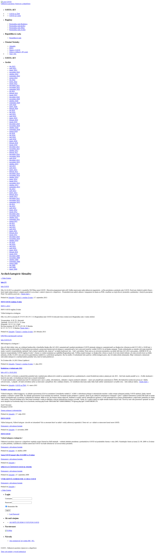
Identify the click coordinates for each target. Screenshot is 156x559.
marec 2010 (13, 250)
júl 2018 (12, 133)
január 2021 (13, 95)
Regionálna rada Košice (17, 26)
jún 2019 (12, 112)
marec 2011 (13, 231)
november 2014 (14, 175)
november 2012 (14, 200)
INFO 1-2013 (5, 306)
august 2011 (13, 221)
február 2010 (13, 252)
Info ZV (4, 282)
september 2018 (14, 129)
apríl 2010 (12, 248)
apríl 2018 (12, 139)
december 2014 (14, 173)
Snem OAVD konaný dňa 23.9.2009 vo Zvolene (18, 455)
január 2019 (13, 122)
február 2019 (13, 120)
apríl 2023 (12, 68)
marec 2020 (13, 106)
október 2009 (13, 260)
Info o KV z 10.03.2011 (9, 372)
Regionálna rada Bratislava (18, 24)
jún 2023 (12, 66)
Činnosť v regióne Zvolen (24, 297)
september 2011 (14, 219)
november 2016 (14, 156)
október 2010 (13, 240)
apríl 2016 (12, 158)
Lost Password (14, 514)
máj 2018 (12, 137)
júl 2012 (12, 204)
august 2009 (13, 263)
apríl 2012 (12, 208)
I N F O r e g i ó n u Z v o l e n (11, 336)
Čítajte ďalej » (25, 294)
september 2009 (14, 261)
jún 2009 (12, 265)
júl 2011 (12, 223)
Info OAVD (5, 286)
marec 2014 (13, 179)
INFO (11, 48)
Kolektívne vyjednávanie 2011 (11, 368)
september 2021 (14, 89)
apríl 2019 (12, 116)
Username (8, 498)
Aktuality (12, 46)
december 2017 (14, 147)
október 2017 (13, 150)
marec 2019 (13, 118)
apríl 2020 (12, 105)
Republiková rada (15, 38)
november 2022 (14, 72)
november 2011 (14, 216)
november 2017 (14, 149)
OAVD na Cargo (15, 16)
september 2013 (14, 187)
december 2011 (14, 214)
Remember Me (12, 506)
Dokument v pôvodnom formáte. (12, 459)
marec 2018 (13, 141)
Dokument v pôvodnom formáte (11, 426)
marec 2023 (13, 70)
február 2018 (13, 143)
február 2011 (13, 233)
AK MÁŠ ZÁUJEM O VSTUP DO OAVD (24, 522)
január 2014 (13, 181)
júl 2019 (12, 110)
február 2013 (13, 194)
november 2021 (14, 87)
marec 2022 (13, 82)
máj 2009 (12, 267)
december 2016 (14, 154)
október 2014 (13, 177)
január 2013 (13, 196)
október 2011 (13, 217)
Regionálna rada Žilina (17, 28)
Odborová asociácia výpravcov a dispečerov (15, 4)
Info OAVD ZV (6, 340)
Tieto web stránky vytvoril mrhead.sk (13, 552)
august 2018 (13, 131)
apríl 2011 (12, 229)
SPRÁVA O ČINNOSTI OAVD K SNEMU (16, 467)
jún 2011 (12, 225)
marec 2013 (13, 193)
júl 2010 (12, 242)
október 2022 (13, 74)
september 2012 (14, 202)
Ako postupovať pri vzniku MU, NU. (22, 541)
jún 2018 (12, 135)
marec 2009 (13, 269)
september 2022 (14, 76)
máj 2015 (12, 166)
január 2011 (13, 235)
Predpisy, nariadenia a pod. (11, 389)
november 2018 (14, 126)
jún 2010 (12, 244)
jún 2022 (12, 80)
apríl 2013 (12, 191)
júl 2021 (12, 91)
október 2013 (13, 185)
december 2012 (14, 198)
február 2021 (13, 93)
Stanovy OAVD (14, 50)
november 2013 (14, 183)
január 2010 (13, 254)
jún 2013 (12, 189)
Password (8, 502)
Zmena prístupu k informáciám (11, 410)
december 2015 (14, 160)
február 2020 (13, 108)
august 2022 (13, 78)
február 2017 (13, 152)
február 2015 (13, 172)
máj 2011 (12, 227)
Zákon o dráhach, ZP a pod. (18, 52)
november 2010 (14, 238)
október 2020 (13, 101)
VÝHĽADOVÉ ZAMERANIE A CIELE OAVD (18, 479)
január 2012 (13, 212)
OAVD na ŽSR (14, 14)
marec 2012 (13, 210)
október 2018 (13, 128)
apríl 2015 (12, 168)
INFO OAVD (5, 418)
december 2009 (14, 256)
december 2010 (14, 237)
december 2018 (14, 124)
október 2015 (13, 164)
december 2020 (14, 97)
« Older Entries (6, 278)
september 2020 (14, 103)
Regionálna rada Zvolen (17, 30)
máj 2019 (12, 114)
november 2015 (14, 162)
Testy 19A (12, 54)
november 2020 (14, 99)
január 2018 (13, 145)
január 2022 (13, 84)
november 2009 (14, 258)
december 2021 (14, 85)
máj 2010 (12, 246)
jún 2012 (12, 206)
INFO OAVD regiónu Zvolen (11, 302)
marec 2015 (13, 170)
